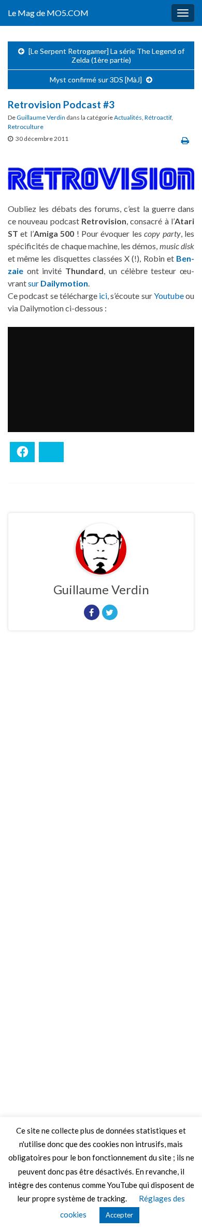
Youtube (169, 295)
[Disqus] (101, 781)
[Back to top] (179, 1209)
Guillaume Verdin (41, 117)
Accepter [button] (119, 1215)
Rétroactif (158, 117)
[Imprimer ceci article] (185, 140)
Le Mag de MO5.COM (48, 13)
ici (103, 295)
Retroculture (26, 127)
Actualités (128, 117)
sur (58, 283)
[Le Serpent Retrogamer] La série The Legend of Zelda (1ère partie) (106, 55)
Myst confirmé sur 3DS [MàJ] (96, 79)
